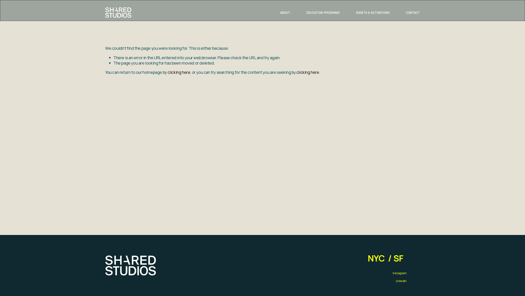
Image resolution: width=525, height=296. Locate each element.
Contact (413, 13)
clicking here (179, 72)
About (285, 13)
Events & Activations (373, 13)
